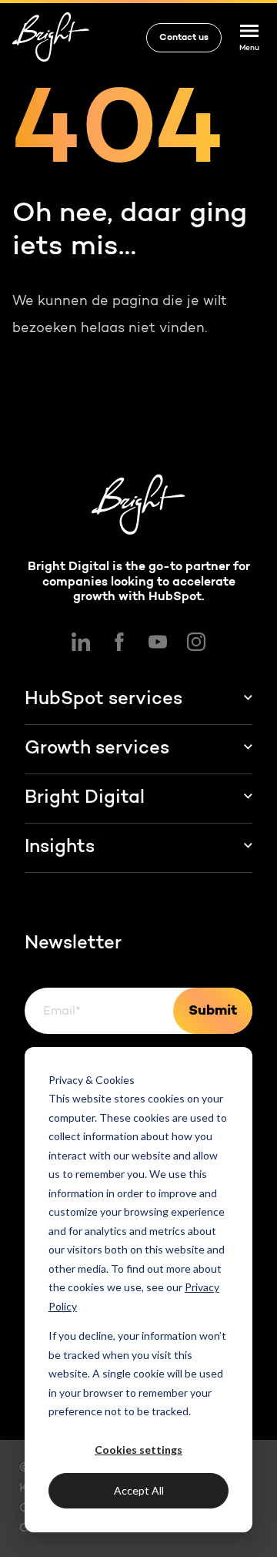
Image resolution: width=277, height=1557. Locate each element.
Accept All (139, 1490)
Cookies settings (138, 1449)
